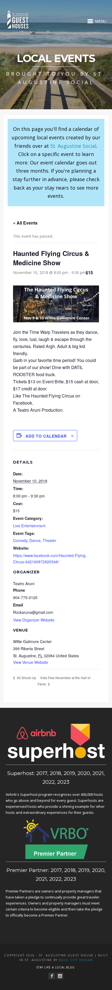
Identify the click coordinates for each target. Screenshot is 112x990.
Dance (35, 540)
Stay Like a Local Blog (55, 967)
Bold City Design (76, 960)
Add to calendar (46, 436)
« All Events (25, 223)
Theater (49, 540)
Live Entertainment (29, 525)
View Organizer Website (33, 620)
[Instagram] (60, 976)
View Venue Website (30, 662)
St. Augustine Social (73, 146)
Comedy (20, 540)
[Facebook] (51, 976)
